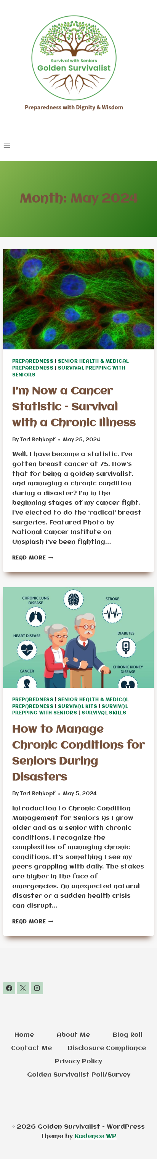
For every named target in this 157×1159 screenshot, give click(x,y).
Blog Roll (128, 1035)
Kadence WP (96, 1136)
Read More (32, 558)
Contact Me (31, 1048)
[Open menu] (7, 146)
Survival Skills (104, 713)
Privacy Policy (78, 1061)
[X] (23, 988)
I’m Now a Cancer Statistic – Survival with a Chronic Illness (74, 407)
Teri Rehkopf (37, 439)
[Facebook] (9, 988)
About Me (73, 1035)
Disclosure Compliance (107, 1048)
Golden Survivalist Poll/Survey (78, 1075)
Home (24, 1035)
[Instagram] (37, 988)
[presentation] (78, 299)
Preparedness (33, 361)
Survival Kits (77, 706)
